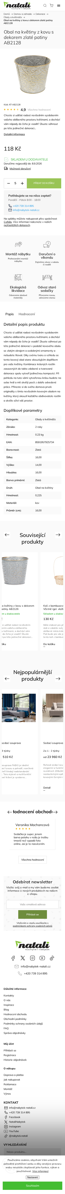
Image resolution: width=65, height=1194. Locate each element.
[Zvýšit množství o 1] (22, 183)
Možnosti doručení (20, 168)
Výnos (7, 1093)
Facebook (13, 958)
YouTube (42, 958)
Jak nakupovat (12, 1079)
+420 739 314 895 (23, 205)
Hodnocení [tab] (27, 314)
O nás (7, 1000)
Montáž (8, 1089)
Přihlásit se (32, 914)
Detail (46, 787)
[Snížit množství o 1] (8, 183)
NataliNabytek (22, 958)
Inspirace (9, 1004)
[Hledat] (45, 5)
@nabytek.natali (52, 958)
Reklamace (10, 1084)
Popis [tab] (9, 314)
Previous (7, 534)
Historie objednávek (15, 1059)
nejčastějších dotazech (17, 225)
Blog (6, 1009)
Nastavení (32, 1177)
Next (58, 534)
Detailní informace (14, 134)
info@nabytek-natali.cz (26, 210)
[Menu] (58, 5)
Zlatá (38, 449)
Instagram (32, 958)
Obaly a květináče (45, 419)
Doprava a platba (13, 1075)
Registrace (10, 1055)
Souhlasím (32, 1185)
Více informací (40, 1171)
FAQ (6, 1028)
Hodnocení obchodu (15, 1014)
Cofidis (8, 222)
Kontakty (9, 995)
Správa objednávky (14, 1033)
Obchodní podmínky (15, 1019)
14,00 (38, 465)
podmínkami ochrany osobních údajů (32, 925)
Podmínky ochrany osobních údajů (23, 1023)
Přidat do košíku (44, 183)
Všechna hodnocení (39, 109)
